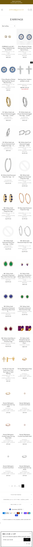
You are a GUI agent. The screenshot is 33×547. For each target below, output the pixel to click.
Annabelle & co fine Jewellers (16, 499)
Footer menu (16, 494)
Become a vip (16, 504)
